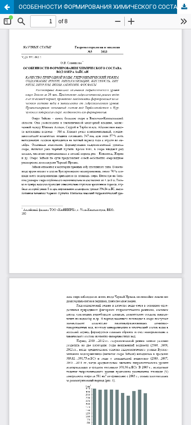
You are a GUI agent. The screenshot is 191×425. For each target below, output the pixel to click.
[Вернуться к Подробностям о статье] (7, 7)
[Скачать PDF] (184, 7)
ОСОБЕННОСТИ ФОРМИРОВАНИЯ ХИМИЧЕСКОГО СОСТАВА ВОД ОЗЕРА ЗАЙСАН (105, 6)
